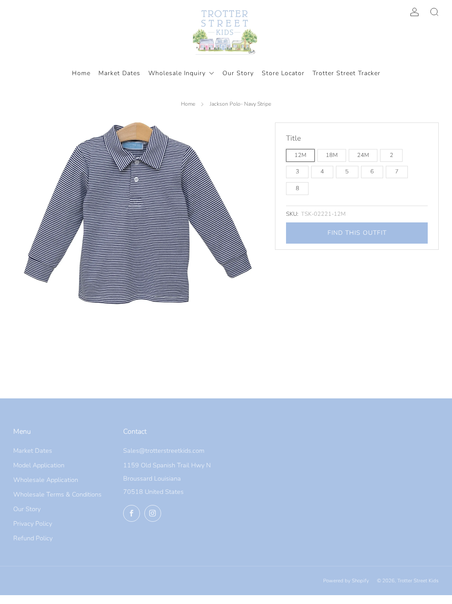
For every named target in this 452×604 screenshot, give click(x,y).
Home (188, 103)
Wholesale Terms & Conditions (57, 494)
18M (332, 155)
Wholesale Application (45, 479)
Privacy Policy (32, 523)
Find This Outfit (357, 233)
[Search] (434, 12)
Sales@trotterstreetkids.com (163, 450)
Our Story (27, 509)
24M (363, 155)
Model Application (38, 465)
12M (300, 155)
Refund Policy (33, 538)
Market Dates (32, 450)
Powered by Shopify (346, 580)
